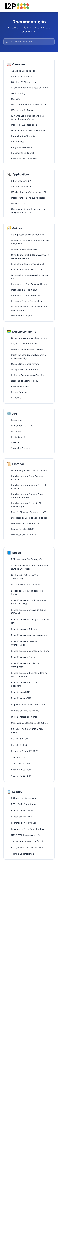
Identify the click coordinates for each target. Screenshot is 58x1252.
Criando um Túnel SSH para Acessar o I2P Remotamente (30, 257)
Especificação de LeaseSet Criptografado (24, 643)
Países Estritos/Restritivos (24, 136)
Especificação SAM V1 (22, 810)
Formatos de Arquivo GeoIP (24, 822)
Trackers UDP (18, 757)
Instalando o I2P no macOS (24, 289)
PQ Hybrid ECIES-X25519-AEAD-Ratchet (27, 731)
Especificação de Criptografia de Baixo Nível (30, 621)
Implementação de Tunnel (24, 716)
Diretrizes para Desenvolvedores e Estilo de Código (28, 357)
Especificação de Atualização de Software (27, 592)
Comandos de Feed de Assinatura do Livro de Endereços (29, 567)
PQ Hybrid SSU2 (19, 745)
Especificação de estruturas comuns (29, 635)
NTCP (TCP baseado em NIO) (25, 835)
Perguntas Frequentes (22, 147)
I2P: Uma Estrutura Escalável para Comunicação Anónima (27, 117)
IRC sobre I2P (18, 203)
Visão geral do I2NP (21, 776)
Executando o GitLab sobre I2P (26, 269)
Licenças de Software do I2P (25, 380)
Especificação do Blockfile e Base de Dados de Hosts (29, 675)
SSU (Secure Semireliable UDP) (27, 847)
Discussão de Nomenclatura (25, 523)
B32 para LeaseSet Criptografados (28, 559)
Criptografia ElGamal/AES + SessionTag (24, 577)
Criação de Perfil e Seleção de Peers (29, 87)
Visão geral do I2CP (21, 769)
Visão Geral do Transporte (24, 158)
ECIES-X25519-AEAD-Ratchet (26, 584)
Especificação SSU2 (21, 698)
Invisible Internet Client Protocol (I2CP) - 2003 (27, 478)
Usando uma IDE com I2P (23, 315)
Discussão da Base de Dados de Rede (30, 517)
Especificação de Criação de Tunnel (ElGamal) (29, 612)
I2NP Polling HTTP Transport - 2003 (29, 470)
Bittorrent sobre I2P (21, 181)
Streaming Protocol (20, 448)
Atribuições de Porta (21, 76)
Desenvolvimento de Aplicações (27, 349)
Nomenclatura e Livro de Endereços (29, 130)
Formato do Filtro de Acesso (25, 710)
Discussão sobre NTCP (22, 529)
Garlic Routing (18, 93)
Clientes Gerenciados (22, 186)
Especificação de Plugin (23, 657)
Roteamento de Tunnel (22, 153)
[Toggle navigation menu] (52, 6)
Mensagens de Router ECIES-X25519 (29, 723)
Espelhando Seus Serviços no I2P (28, 264)
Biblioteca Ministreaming (23, 798)
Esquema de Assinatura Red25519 (28, 704)
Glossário (16, 99)
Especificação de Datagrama (25, 629)
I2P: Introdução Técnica (22, 110)
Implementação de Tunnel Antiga (27, 829)
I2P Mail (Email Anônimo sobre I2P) (28, 192)
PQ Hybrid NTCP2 (20, 738)
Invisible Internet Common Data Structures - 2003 (27, 496)
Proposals (16, 397)
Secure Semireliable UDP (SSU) (27, 841)
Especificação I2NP (20, 692)
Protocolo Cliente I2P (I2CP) (25, 751)
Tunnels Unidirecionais (22, 853)
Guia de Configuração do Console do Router (29, 277)
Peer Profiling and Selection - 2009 (28, 512)
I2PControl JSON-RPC (22, 425)
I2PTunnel (16, 431)
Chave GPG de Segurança (24, 343)
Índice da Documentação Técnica (27, 375)
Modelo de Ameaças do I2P (24, 124)
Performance (17, 141)
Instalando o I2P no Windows (25, 295)
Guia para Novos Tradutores (25, 369)
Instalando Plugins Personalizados (28, 301)
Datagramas (17, 420)
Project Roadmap (19, 392)
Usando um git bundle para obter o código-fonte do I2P (28, 211)
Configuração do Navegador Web (27, 234)
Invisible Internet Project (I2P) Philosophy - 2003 (26, 505)
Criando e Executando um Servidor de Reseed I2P (30, 242)
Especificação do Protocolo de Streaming (26, 684)
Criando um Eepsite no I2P (24, 249)
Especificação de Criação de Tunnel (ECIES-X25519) (29, 602)
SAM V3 (15, 442)
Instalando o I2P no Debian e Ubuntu (29, 284)
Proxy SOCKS (18, 437)
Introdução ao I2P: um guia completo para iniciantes (29, 308)
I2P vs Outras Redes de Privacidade (29, 104)
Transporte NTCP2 (20, 763)
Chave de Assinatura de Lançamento (29, 338)
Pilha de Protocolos (21, 386)
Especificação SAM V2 (22, 816)
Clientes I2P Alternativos (23, 82)
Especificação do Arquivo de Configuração (25, 665)
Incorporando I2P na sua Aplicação (28, 197)
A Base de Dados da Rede (24, 70)
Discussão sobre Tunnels (23, 534)
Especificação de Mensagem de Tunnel (30, 651)
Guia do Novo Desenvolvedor (25, 364)
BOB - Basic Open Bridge (23, 804)
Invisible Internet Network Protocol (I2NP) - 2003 (28, 487)
